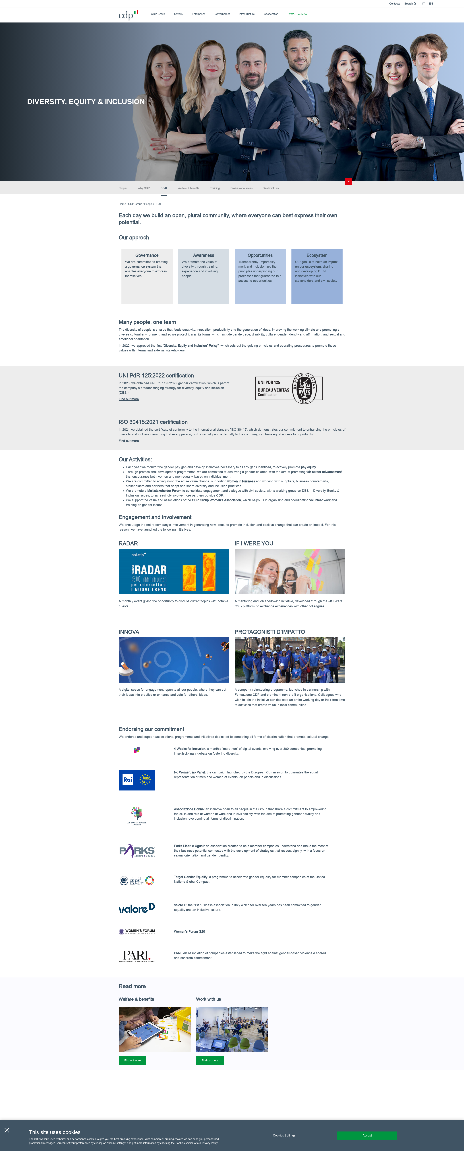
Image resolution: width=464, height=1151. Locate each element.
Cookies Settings (284, 1135)
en (431, 3)
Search (409, 3)
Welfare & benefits (188, 188)
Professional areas (242, 188)
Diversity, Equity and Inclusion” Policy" (191, 345)
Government (222, 13)
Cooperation (271, 13)
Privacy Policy (210, 1143)
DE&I (164, 188)
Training (215, 188)
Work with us (271, 188)
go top (348, 181)
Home (122, 203)
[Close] (7, 1130)
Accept (367, 1135)
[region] (232, 1135)
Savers (178, 13)
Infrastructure (247, 13)
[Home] (120, 13)
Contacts (394, 3)
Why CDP (144, 188)
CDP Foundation (297, 14)
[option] (232, 101)
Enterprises (199, 13)
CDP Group (158, 13)
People (123, 188)
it (423, 3)
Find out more (132, 1060)
